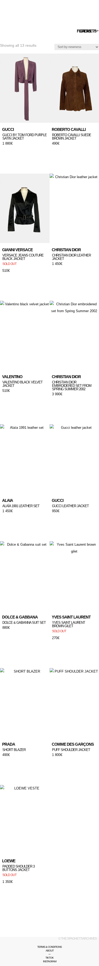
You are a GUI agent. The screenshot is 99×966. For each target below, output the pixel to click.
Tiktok (49, 957)
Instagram (49, 961)
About (50, 950)
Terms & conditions (49, 946)
